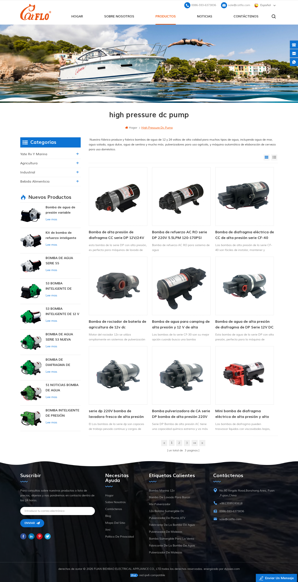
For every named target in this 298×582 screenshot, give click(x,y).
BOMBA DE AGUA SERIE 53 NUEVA (59, 337)
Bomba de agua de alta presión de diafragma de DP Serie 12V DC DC (244, 324)
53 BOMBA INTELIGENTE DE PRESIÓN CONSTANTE (63, 286)
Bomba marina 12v (162, 490)
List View (274, 157)
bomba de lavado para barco (169, 497)
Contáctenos (246, 16)
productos (165, 16)
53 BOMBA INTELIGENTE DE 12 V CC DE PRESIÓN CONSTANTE (62, 312)
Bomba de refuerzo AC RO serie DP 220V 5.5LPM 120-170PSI (179, 235)
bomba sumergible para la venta (171, 538)
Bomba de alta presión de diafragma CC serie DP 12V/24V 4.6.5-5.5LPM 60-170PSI (116, 235)
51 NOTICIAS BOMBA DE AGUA (62, 387)
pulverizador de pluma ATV (167, 518)
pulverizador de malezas (165, 532)
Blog (108, 516)
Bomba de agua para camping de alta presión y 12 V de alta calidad (181, 324)
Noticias (204, 16)
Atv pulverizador (159, 504)
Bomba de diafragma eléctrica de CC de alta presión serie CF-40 (244, 235)
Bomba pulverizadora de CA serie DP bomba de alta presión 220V (181, 414)
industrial (27, 172)
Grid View (267, 157)
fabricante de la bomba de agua (172, 525)
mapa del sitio (115, 523)
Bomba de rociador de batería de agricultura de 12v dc (117, 324)
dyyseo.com (232, 569)
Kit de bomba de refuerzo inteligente (61, 235)
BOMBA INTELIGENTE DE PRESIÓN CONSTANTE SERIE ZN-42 (62, 413)
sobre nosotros (119, 16)
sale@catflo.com (239, 5)
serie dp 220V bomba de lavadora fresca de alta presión (116, 414)
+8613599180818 (230, 503)
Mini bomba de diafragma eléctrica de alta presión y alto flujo (242, 414)
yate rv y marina (33, 154)
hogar (77, 16)
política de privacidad (119, 536)
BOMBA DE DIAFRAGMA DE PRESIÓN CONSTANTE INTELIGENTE (63, 363)
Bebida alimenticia (34, 182)
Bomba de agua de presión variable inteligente (60, 210)
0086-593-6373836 (203, 5)
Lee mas (51, 219)
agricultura (29, 163)
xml (107, 529)
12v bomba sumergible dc (166, 511)
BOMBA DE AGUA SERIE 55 (59, 260)
